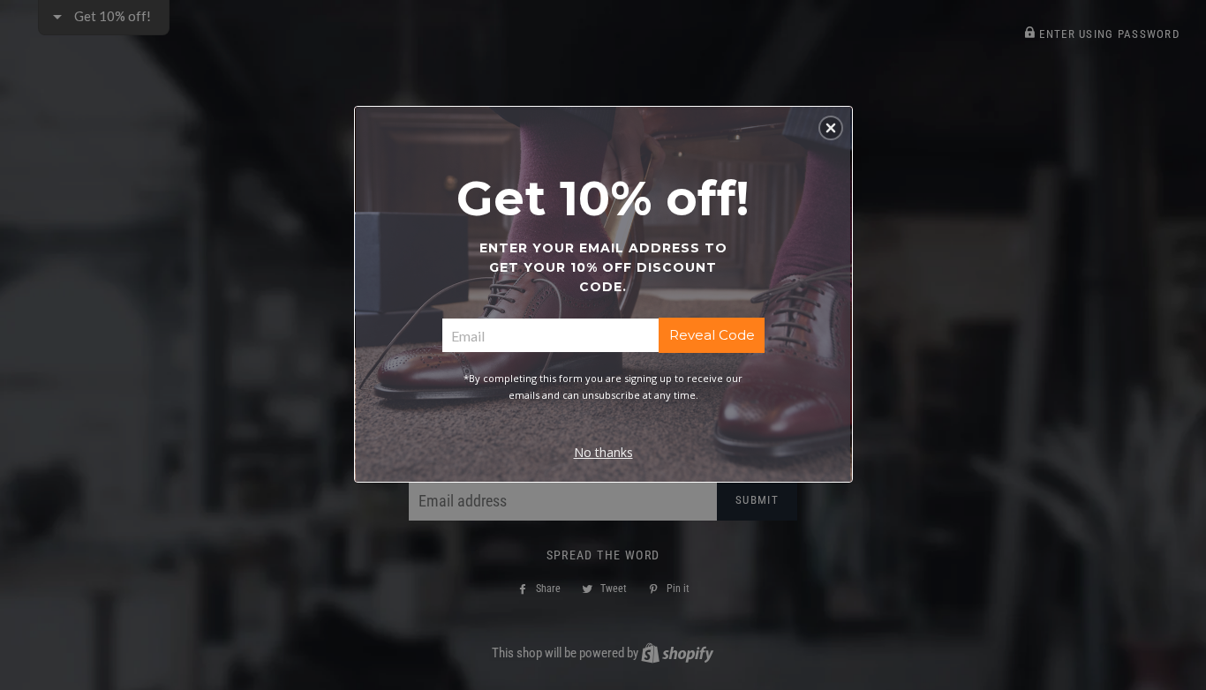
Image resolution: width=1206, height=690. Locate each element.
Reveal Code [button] (712, 334)
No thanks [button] (603, 452)
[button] (830, 128)
